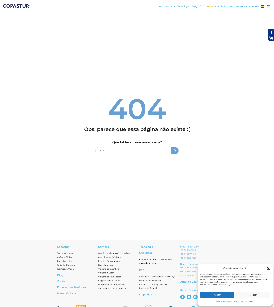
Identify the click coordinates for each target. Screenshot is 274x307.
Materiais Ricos (66, 293)
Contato (254, 6)
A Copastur (165, 6)
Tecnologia (183, 6)
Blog (194, 6)
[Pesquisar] (175, 150)
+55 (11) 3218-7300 (188, 250)
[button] (268, 268)
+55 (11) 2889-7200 (188, 258)
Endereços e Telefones (71, 287)
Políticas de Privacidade (243, 301)
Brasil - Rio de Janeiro (191, 264)
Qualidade (146, 252)
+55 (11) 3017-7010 (188, 254)
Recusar (253, 295)
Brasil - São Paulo (189, 246)
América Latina (190, 281)
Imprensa (241, 6)
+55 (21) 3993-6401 (188, 271)
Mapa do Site (147, 294)
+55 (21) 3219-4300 (188, 275)
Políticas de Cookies (223, 301)
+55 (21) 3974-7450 (188, 267)
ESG (202, 6)
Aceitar (217, 295)
